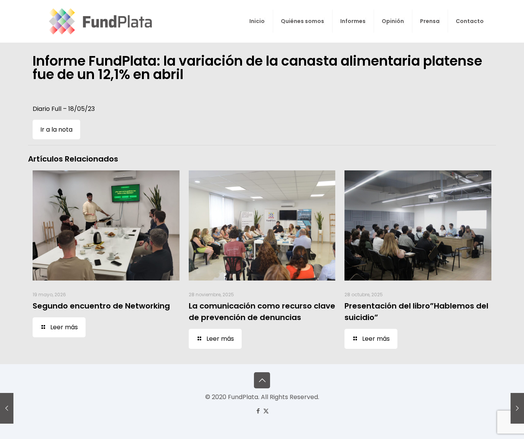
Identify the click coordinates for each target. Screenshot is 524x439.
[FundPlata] (99, 21)
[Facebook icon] (258, 411)
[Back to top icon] (262, 380)
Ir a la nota (56, 129)
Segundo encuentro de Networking (101, 305)
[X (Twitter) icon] (266, 411)
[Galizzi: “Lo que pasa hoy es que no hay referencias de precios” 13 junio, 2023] (517, 408)
